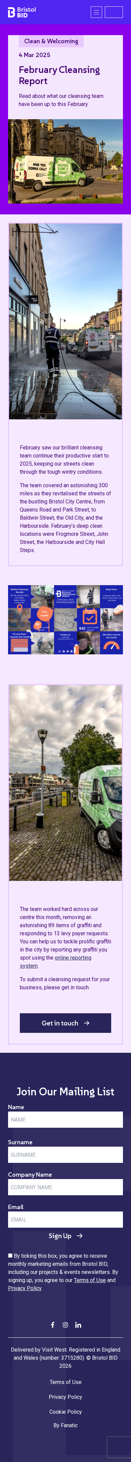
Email (16, 1207)
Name (16, 1107)
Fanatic (69, 1425)
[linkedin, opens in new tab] (78, 1325)
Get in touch (60, 1023)
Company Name (30, 1174)
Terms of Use (90, 1280)
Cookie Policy (65, 1412)
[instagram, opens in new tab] (65, 1325)
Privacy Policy (25, 1288)
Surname (20, 1142)
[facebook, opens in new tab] (53, 1325)
